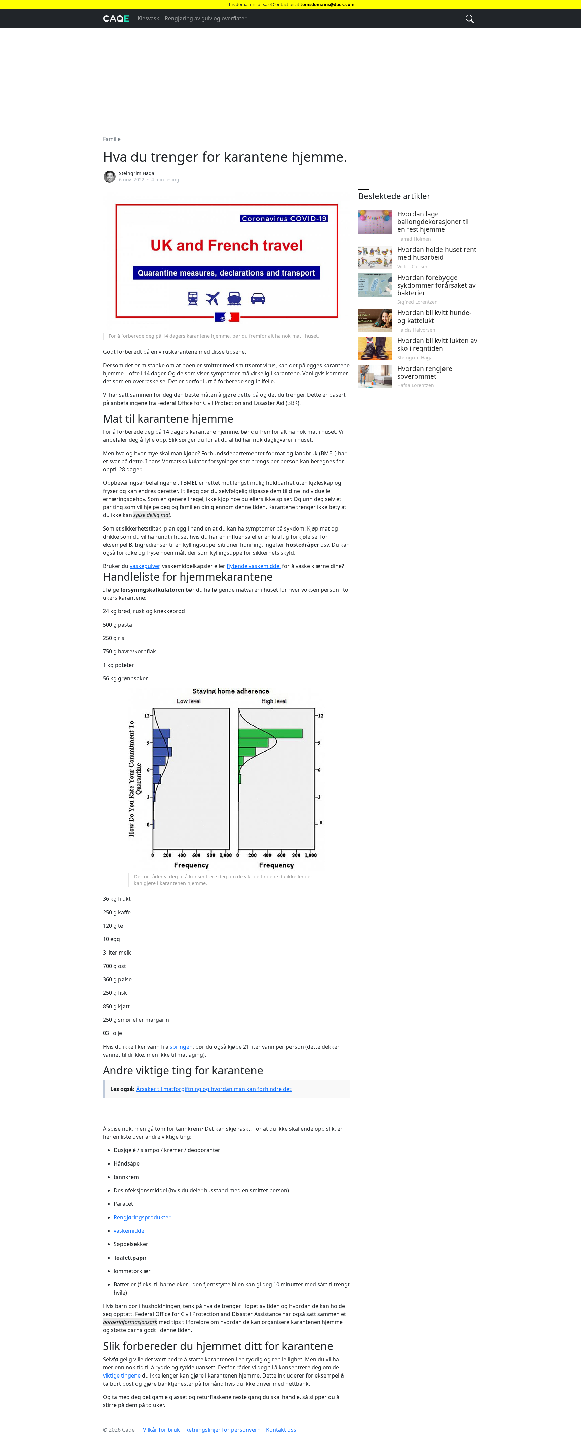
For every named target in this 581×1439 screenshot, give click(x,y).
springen (181, 1046)
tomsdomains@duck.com (327, 4)
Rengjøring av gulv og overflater (206, 18)
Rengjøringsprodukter (142, 1217)
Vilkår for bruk (161, 1429)
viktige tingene (122, 1375)
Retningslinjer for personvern (223, 1429)
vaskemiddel (130, 1230)
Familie (112, 139)
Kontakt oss (281, 1429)
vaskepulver (144, 566)
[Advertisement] (290, 78)
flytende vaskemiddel (254, 566)
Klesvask (148, 18)
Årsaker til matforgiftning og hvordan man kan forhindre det (214, 1089)
